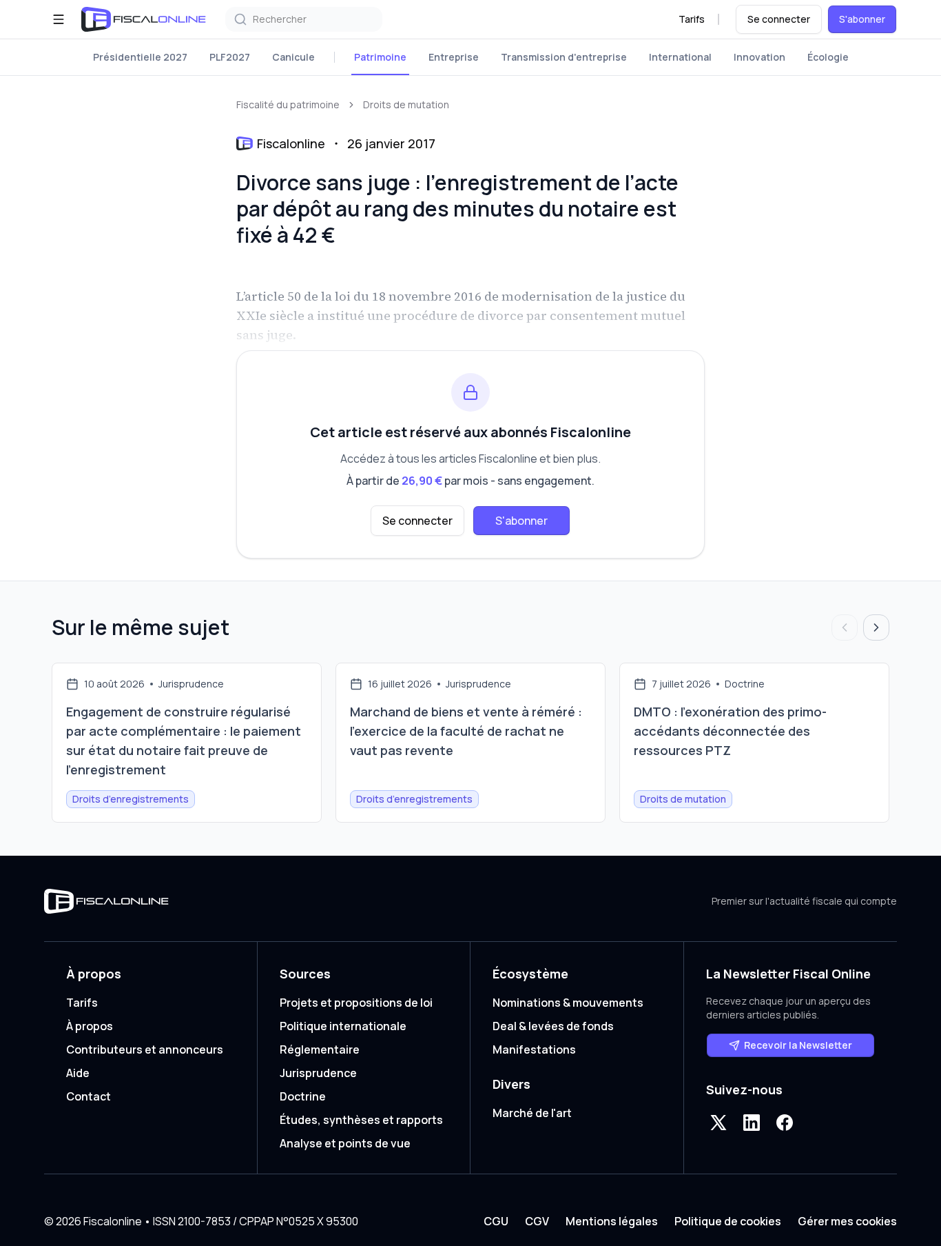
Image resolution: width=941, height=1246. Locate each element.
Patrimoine (380, 56)
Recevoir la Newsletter (798, 1045)
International (680, 56)
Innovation (759, 56)
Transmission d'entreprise (564, 56)
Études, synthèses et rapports (361, 1119)
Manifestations (534, 1049)
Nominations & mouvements (568, 1002)
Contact (88, 1096)
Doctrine (303, 1096)
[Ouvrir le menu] (58, 19)
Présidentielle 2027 (140, 56)
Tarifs (692, 19)
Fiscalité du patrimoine (288, 104)
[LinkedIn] (751, 1122)
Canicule (293, 56)
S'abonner (862, 19)
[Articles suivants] (876, 627)
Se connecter (778, 19)
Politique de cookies (727, 1221)
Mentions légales (612, 1221)
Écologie (828, 56)
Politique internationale (343, 1026)
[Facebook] (784, 1122)
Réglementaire (320, 1049)
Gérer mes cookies (847, 1221)
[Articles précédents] (844, 627)
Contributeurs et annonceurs (144, 1049)
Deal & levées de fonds (553, 1026)
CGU (496, 1221)
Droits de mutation (406, 104)
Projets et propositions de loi (356, 1002)
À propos (89, 1026)
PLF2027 (229, 56)
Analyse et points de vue (345, 1143)
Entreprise (453, 56)
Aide (78, 1073)
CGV (537, 1221)
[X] (718, 1122)
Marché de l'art (532, 1113)
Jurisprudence (318, 1073)
